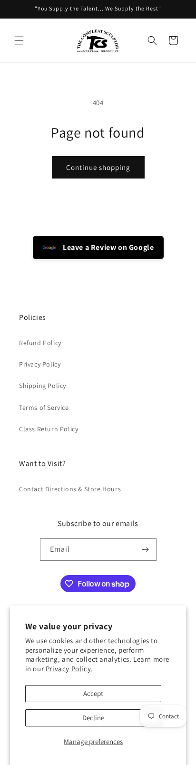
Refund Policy (40, 342)
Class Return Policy (48, 429)
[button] (19, 40)
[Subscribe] (145, 549)
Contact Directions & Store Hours (70, 489)
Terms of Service (44, 407)
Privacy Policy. (69, 668)
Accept (93, 693)
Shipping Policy (42, 385)
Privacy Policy (39, 364)
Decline (93, 717)
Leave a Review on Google (107, 247)
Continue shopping (98, 167)
